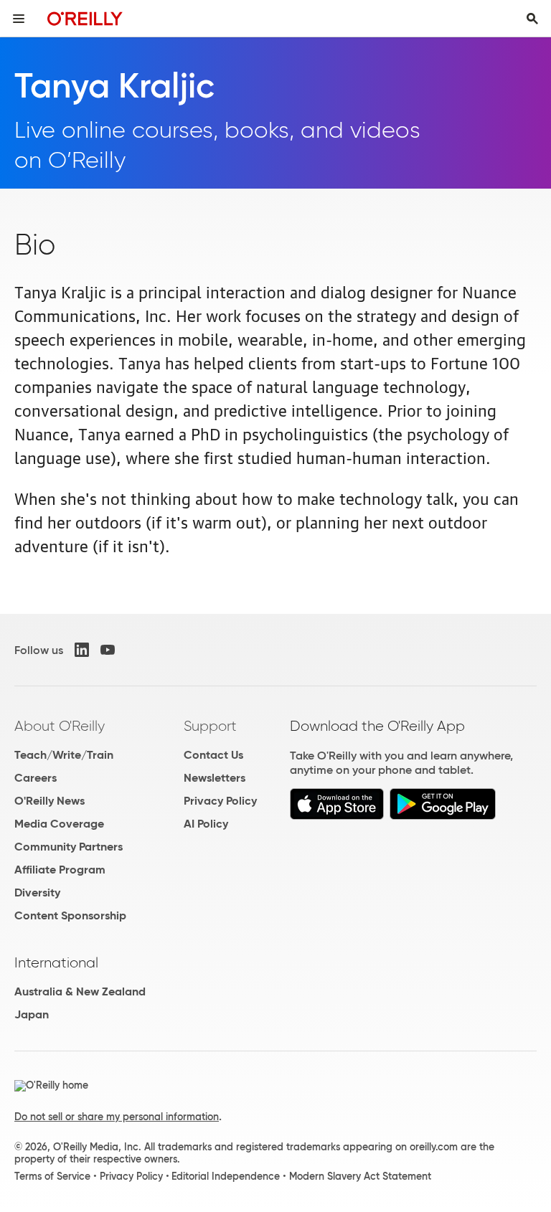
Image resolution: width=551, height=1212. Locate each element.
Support (210, 725)
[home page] (85, 18)
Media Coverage (59, 823)
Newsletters (214, 777)
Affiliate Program (59, 869)
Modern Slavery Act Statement (360, 1176)
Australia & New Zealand (80, 991)
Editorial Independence (225, 1176)
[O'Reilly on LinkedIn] (82, 650)
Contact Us (213, 754)
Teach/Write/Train (63, 754)
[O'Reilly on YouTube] (107, 650)
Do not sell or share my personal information (116, 1116)
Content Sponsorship (70, 915)
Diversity (37, 892)
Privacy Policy (220, 800)
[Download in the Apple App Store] (337, 815)
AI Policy (206, 823)
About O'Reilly (59, 725)
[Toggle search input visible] (532, 18)
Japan (31, 1014)
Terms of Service (52, 1176)
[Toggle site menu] (18, 18)
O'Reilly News (49, 800)
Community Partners (68, 846)
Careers (35, 777)
